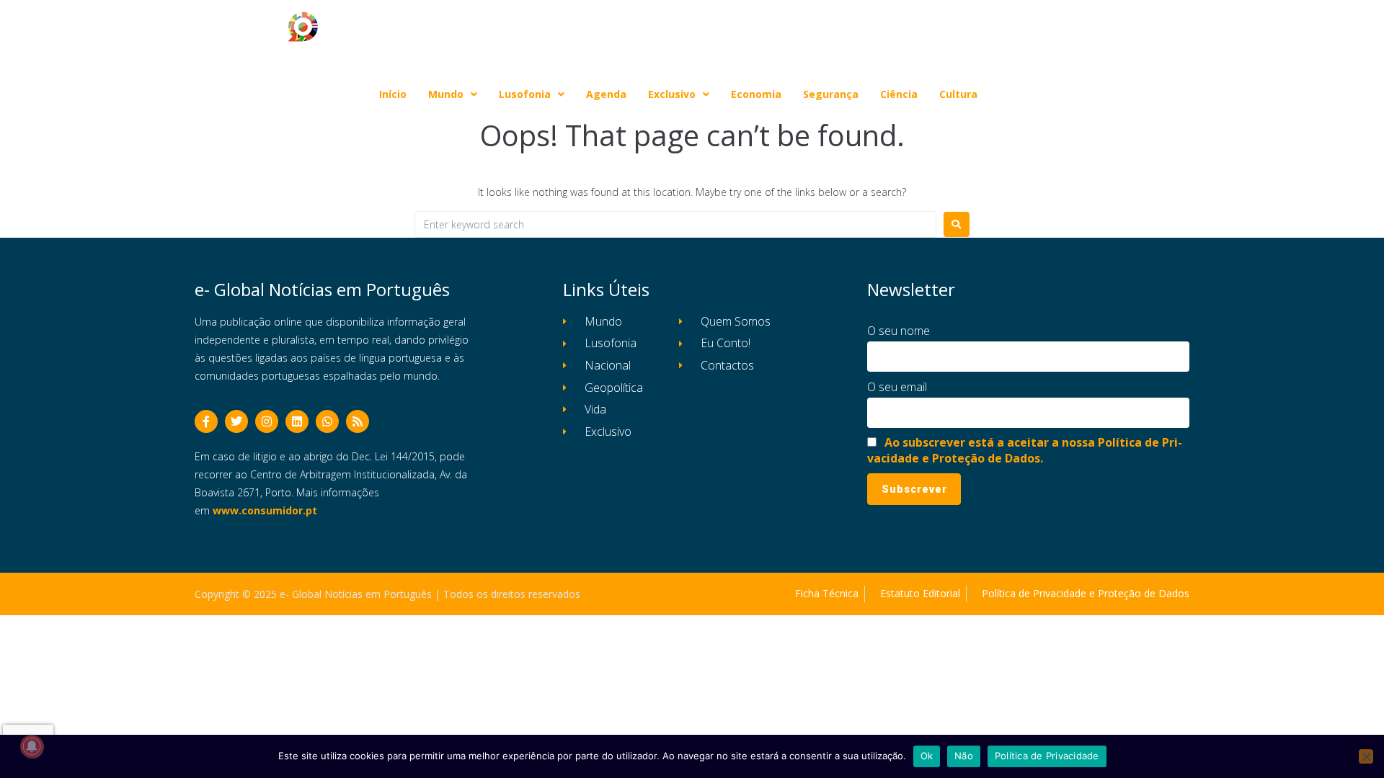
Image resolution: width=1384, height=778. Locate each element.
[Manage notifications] (31, 746)
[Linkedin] (297, 421)
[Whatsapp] (327, 421)
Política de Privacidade (1047, 755)
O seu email (897, 387)
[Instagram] (266, 421)
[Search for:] (675, 224)
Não (963, 755)
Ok (927, 755)
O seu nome (898, 331)
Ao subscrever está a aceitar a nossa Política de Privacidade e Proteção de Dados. (1024, 450)
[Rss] (357, 421)
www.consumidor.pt (265, 510)
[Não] (1366, 756)
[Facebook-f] (206, 421)
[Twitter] (236, 421)
